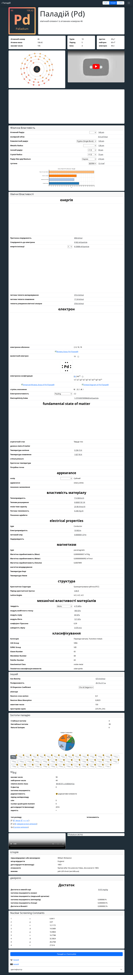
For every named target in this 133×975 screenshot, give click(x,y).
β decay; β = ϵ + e (21, 820)
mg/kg (103, 889)
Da (65, 784)
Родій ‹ (106, 3)
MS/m (77, 530)
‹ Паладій (6, 2)
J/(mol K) (79, 506)
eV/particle (80, 242)
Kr (75, 376)
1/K (79, 502)
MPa (77, 606)
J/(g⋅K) (78, 511)
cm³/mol (103, 137)
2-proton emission (21, 827)
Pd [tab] (14, 756)
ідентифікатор (16, 969)
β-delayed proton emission (26, 824)
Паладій (16, 960)
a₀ (101, 683)
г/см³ (101, 163)
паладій (16, 964)
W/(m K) (79, 498)
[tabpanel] (66, 800)
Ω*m (80, 535)
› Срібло (120, 3)
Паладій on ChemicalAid (66, 954)
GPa (77, 611)
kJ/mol (78, 238)
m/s (78, 628)
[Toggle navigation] (129, 3)
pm (101, 132)
